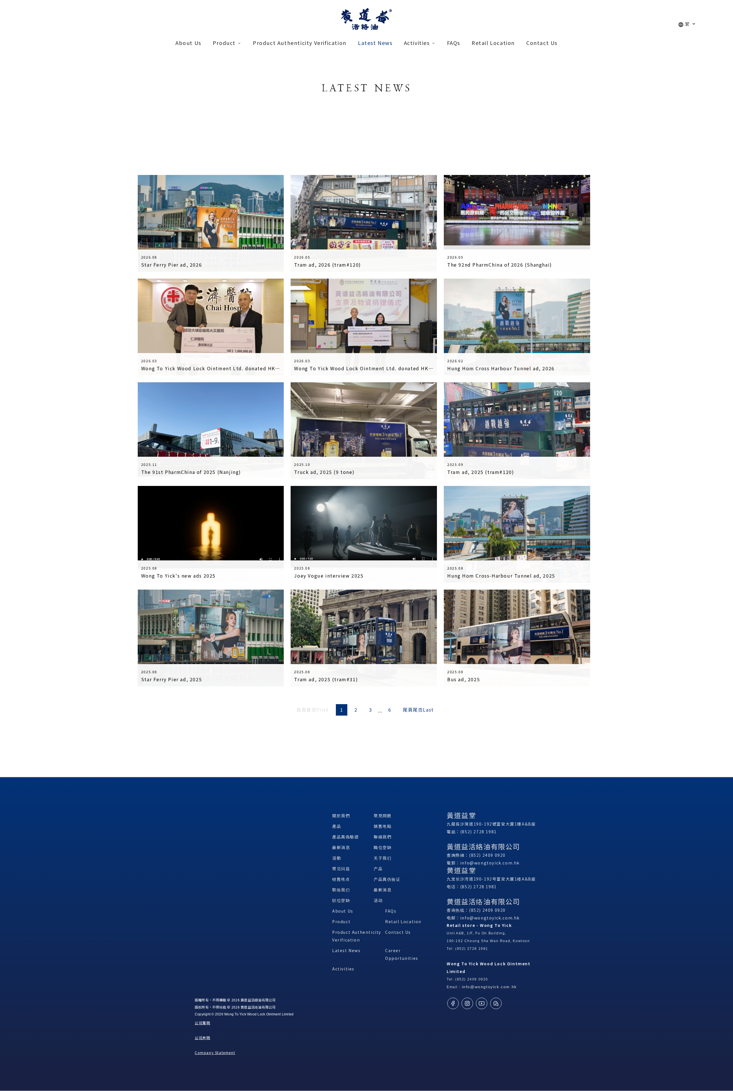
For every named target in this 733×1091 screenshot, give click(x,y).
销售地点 (341, 879)
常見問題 (382, 815)
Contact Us (398, 932)
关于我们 (382, 858)
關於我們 (341, 815)
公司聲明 (202, 1022)
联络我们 (341, 890)
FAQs (390, 911)
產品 (336, 826)
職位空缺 (382, 847)
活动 (378, 900)
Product (341, 921)
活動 (336, 858)
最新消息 (341, 847)
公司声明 (202, 1037)
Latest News (346, 950)
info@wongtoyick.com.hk (490, 863)
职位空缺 (341, 900)
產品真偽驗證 (345, 837)
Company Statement (215, 1052)
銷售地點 (382, 826)
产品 (378, 868)
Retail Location (403, 921)
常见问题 (341, 868)
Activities (343, 969)
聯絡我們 (382, 837)
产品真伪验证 (387, 879)
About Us (342, 911)
